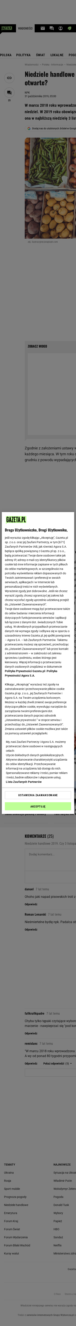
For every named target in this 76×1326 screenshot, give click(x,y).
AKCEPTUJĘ (38, 806)
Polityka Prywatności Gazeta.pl (25, 671)
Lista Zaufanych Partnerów (24, 781)
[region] (38, 663)
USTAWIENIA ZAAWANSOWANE (38, 795)
